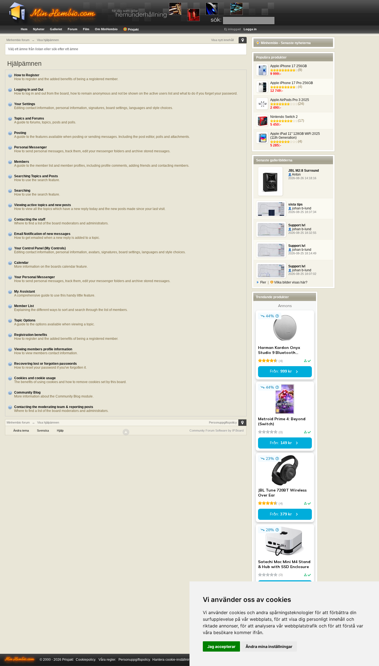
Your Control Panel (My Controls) (40, 248)
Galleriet (56, 29)
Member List (24, 306)
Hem (24, 29)
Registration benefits (30, 335)
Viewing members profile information (43, 349)
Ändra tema (21, 430)
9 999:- (275, 74)
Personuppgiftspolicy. (134, 660)
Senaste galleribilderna (274, 160)
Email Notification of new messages (42, 234)
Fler (263, 282)
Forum (72, 29)
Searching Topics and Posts (36, 176)
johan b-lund (301, 208)
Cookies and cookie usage (35, 378)
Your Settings (24, 104)
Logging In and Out (28, 90)
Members (21, 162)
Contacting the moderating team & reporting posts (53, 407)
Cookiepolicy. (86, 660)
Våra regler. (107, 660)
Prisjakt (133, 29)
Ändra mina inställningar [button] (269, 646)
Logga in (250, 29)
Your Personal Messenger (34, 277)
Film (86, 29)
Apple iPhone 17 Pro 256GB (291, 83)
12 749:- (276, 91)
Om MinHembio (106, 29)
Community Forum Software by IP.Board (217, 430)
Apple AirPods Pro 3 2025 (289, 100)
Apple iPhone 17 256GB (288, 66)
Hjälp (60, 430)
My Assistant (24, 291)
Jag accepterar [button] (221, 646)
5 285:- (275, 145)
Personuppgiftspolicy (223, 422)
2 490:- (275, 108)
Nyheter (38, 29)
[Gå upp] (126, 432)
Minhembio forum (18, 422)
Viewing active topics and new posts (42, 205)
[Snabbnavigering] (243, 40)
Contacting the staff (29, 219)
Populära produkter (271, 57)
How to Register (26, 75)
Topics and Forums (29, 118)
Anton (296, 174)
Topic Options (25, 320)
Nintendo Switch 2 (284, 117)
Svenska (43, 430)
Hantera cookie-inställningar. (174, 660)
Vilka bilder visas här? (290, 282)
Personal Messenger (30, 147)
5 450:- (275, 124)
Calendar (21, 263)
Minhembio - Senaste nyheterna (285, 43)
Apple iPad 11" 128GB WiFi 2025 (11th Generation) (295, 136)
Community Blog (27, 392)
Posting (20, 133)
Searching (22, 191)
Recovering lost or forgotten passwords (45, 364)
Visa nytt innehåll (222, 40)
